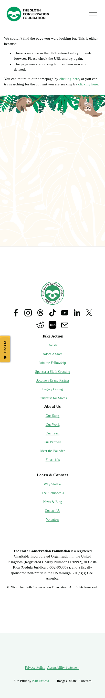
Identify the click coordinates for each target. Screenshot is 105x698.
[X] (89, 313)
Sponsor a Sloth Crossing (52, 371)
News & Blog (52, 502)
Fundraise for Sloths (53, 398)
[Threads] (40, 313)
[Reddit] (40, 325)
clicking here (69, 79)
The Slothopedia (52, 493)
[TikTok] (52, 313)
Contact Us (52, 510)
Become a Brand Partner (52, 380)
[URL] (52, 325)
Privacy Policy (35, 667)
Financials (53, 460)
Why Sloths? (52, 484)
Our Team (53, 433)
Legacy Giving (52, 389)
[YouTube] (65, 313)
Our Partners (52, 442)
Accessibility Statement (63, 667)
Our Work (53, 424)
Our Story (53, 416)
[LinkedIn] (77, 313)
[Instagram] (28, 313)
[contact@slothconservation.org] (65, 325)
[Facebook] (16, 313)
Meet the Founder (52, 451)
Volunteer (52, 519)
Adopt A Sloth (53, 354)
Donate (52, 345)
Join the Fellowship (52, 363)
